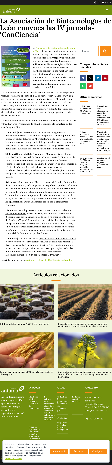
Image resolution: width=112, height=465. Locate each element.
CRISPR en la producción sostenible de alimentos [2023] (62, 404)
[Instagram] (110, 2)
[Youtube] (106, 2)
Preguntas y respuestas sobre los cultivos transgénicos (63, 424)
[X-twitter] (99, 2)
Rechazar (78, 451)
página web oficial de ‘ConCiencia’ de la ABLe (48, 260)
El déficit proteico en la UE (76, 399)
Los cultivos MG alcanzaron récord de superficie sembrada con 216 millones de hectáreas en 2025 (103, 115)
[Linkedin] (103, 2)
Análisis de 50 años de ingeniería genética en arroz (103, 162)
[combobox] (89, 51)
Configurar (97, 451)
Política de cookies (13, 458)
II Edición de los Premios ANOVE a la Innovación (86, 109)
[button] (107, 10)
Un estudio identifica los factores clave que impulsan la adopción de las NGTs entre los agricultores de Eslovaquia (103, 141)
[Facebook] (95, 2)
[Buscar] (105, 51)
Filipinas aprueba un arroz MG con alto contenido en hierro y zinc (86, 138)
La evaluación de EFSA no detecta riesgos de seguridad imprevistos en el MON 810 (86, 165)
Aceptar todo (59, 451)
